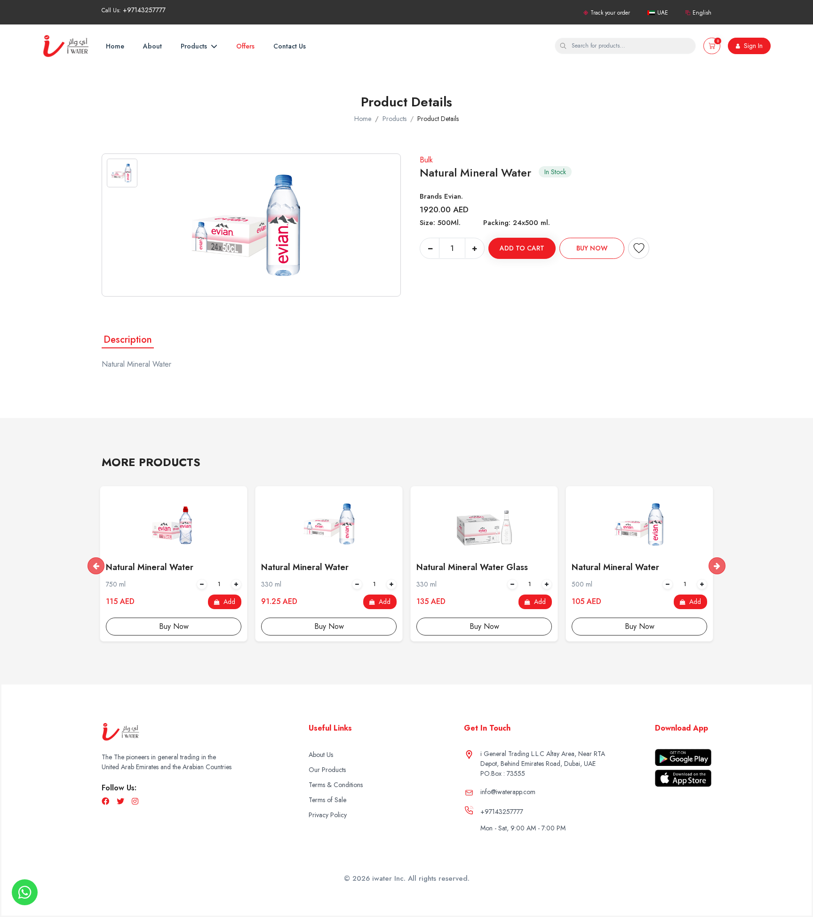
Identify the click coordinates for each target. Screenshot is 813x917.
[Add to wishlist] (638, 248)
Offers (245, 46)
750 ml (116, 584)
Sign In (752, 45)
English (702, 12)
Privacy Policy (328, 815)
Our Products (327, 769)
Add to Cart (522, 248)
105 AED (586, 601)
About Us (321, 754)
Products (195, 46)
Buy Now (591, 248)
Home (115, 46)
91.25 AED (279, 601)
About (152, 46)
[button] (711, 46)
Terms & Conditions (336, 784)
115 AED (120, 601)
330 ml (271, 584)
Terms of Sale (327, 799)
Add (228, 601)
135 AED (431, 601)
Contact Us (289, 46)
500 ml (582, 584)
